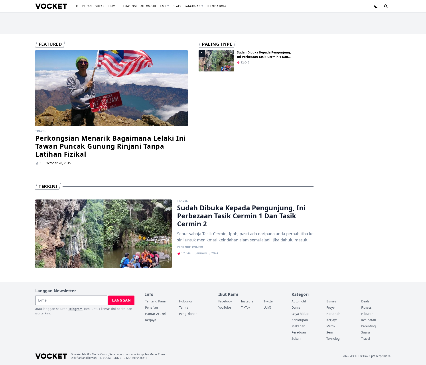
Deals (177, 6)
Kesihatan (368, 320)
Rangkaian (193, 6)
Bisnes (331, 301)
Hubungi (185, 301)
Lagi (163, 6)
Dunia (296, 307)
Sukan (100, 6)
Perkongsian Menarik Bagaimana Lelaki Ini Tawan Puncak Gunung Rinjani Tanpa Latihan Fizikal (110, 146)
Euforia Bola (216, 6)
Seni (329, 332)
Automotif (148, 6)
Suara (365, 332)
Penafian (151, 307)
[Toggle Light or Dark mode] (376, 6)
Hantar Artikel (155, 314)
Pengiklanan (188, 314)
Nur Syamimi (194, 247)
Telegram (75, 309)
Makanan (298, 326)
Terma (183, 307)
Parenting (368, 326)
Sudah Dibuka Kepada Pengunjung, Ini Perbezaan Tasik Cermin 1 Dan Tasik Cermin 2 (264, 56)
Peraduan (299, 332)
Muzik (330, 326)
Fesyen (331, 307)
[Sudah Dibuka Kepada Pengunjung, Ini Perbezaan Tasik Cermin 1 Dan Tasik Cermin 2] (103, 233)
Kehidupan (84, 6)
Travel (113, 6)
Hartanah (333, 314)
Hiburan (367, 314)
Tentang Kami (155, 301)
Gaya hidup (300, 314)
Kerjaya (150, 320)
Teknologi (129, 6)
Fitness (366, 307)
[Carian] (386, 6)
